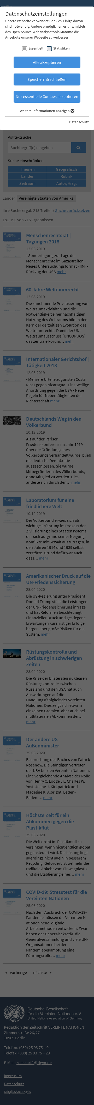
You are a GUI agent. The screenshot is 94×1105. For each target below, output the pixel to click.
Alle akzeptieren (47, 62)
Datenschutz (79, 122)
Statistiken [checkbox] (61, 48)
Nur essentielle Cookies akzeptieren (47, 96)
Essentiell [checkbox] (35, 48)
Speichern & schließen (47, 79)
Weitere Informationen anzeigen (45, 110)
